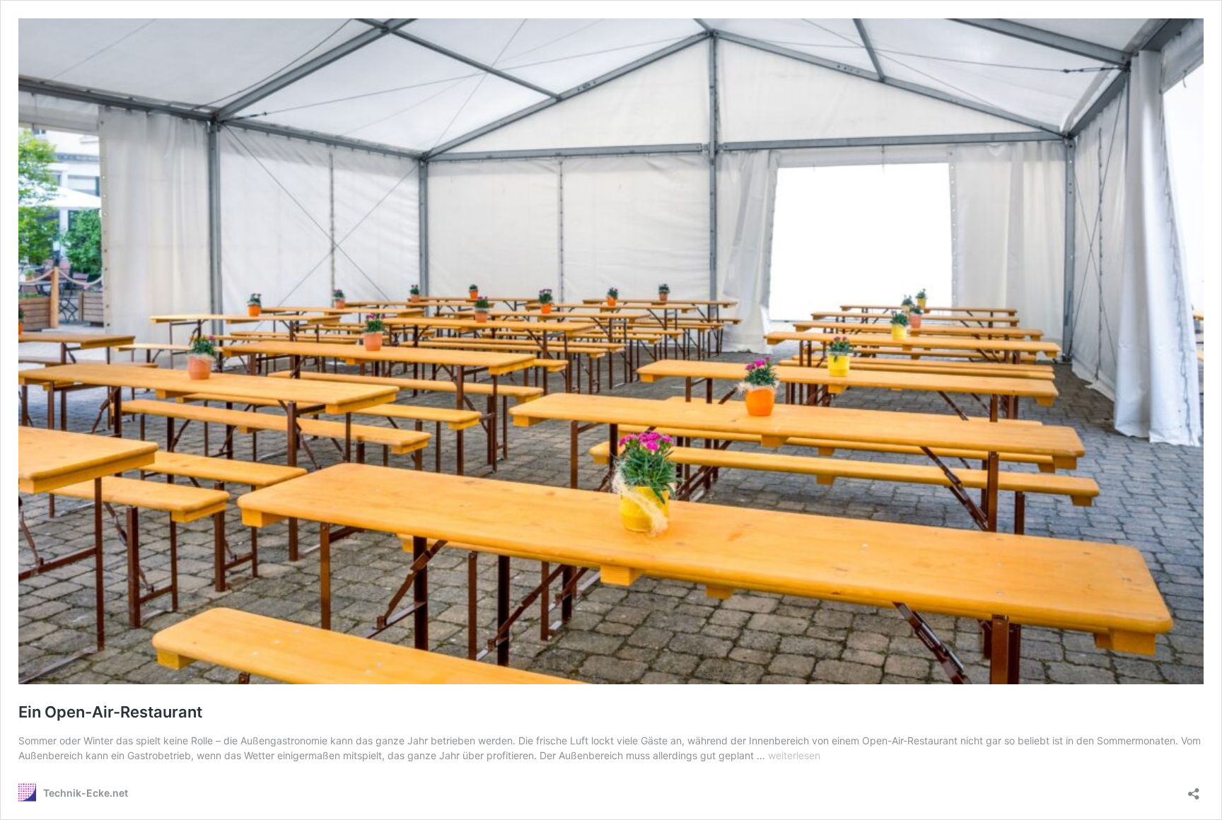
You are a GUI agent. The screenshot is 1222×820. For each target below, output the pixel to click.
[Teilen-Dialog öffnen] (1194, 789)
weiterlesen (794, 755)
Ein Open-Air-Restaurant (110, 712)
